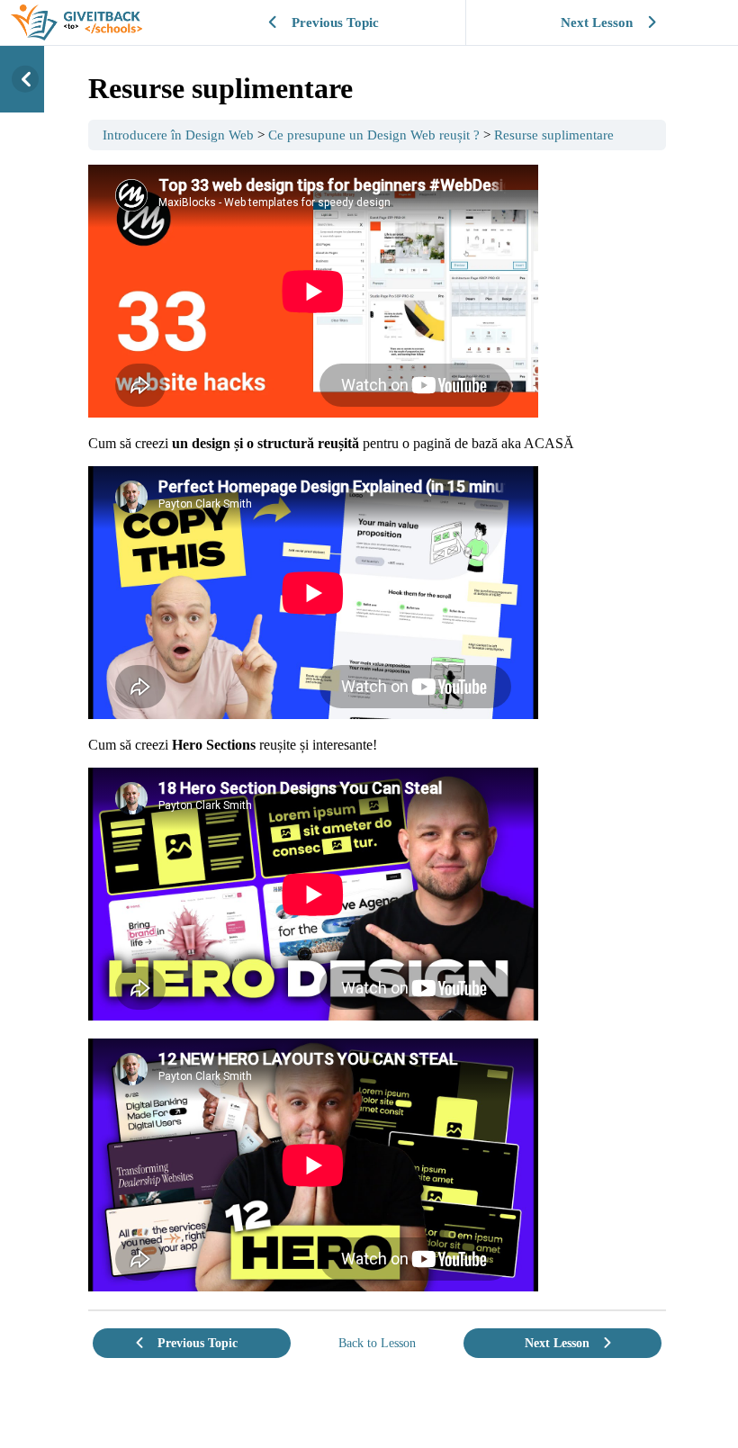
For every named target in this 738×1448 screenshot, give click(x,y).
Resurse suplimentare (554, 134)
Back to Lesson (377, 1343)
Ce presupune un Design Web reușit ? (374, 134)
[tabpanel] (377, 730)
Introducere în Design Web (178, 134)
